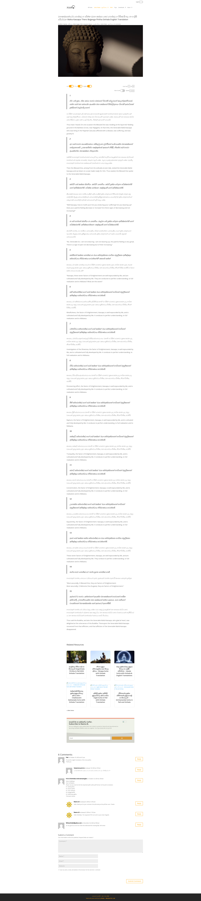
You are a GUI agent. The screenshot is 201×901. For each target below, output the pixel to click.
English (85, 86)
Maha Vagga (76, 24)
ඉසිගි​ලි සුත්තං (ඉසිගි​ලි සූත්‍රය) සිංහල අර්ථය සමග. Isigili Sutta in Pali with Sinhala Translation (100, 697)
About (128, 7)
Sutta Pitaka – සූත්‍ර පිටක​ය (100, 7)
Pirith (111, 7)
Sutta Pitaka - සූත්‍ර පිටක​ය (107, 24)
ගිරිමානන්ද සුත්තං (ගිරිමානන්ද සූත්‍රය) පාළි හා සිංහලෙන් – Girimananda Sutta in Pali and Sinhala (124, 697)
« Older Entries (70, 710)
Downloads (121, 7)
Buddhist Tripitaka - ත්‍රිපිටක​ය (65, 24)
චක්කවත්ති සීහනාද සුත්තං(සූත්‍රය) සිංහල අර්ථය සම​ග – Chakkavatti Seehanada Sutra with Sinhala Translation (76, 696)
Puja (115, 7)
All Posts (90, 7)
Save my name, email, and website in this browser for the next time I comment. (80, 870)
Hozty (102, 898)
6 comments (117, 24)
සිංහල (76, 86)
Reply (139, 759)
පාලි (68, 86)
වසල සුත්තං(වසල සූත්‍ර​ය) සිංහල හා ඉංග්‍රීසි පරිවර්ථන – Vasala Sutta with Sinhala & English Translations (124, 671)
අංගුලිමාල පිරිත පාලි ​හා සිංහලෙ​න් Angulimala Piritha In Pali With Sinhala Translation (76, 670)
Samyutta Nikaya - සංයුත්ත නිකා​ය (91, 24)
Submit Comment (134, 881)
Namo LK (76, 802)
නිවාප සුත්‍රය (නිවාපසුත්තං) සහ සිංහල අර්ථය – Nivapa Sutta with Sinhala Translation (100, 671)
